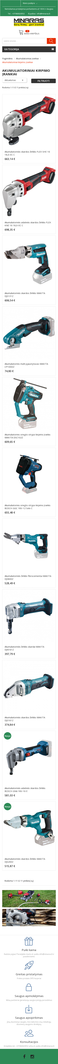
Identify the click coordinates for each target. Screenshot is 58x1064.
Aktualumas (14, 80)
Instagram (32, 1057)
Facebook (24, 1057)
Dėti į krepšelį (30, 160)
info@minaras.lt (43, 13)
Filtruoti (44, 81)
